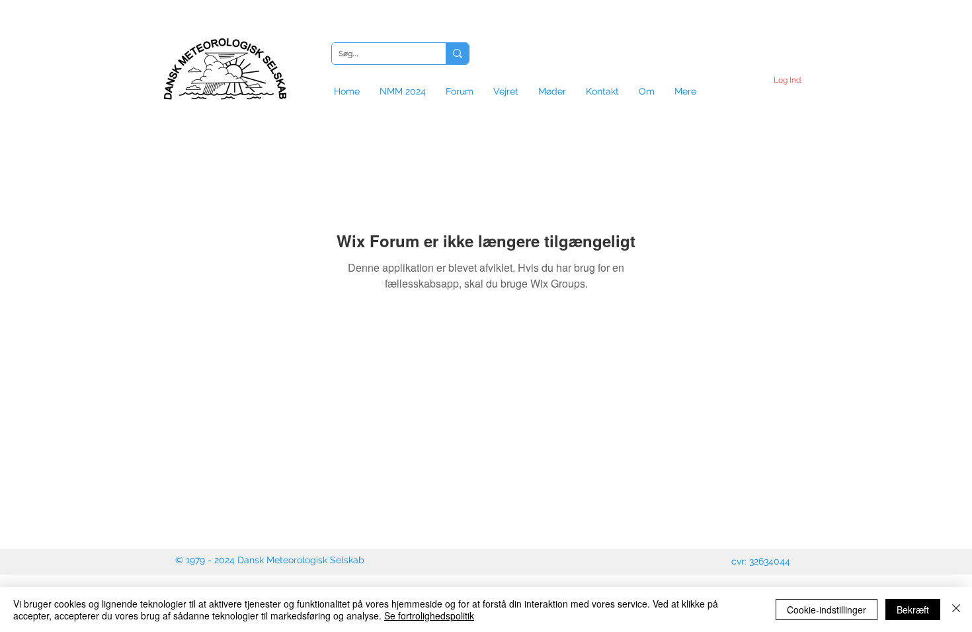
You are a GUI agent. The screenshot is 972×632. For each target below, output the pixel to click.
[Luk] (956, 609)
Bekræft (913, 609)
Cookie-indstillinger (826, 609)
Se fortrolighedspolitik (429, 615)
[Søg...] (457, 53)
